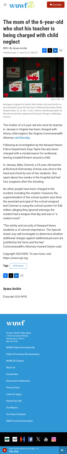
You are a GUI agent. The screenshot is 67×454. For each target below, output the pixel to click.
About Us (10, 367)
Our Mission (12, 407)
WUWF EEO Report (15, 361)
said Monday (22, 137)
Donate (57, 4)
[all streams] (63, 450)
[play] (5, 450)
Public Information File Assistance (22, 354)
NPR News (18, 266)
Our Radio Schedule (16, 414)
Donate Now (12, 374)
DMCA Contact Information (19, 421)
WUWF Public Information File (20, 347)
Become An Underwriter (18, 381)
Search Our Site (14, 401)
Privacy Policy (13, 387)
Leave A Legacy (14, 394)
